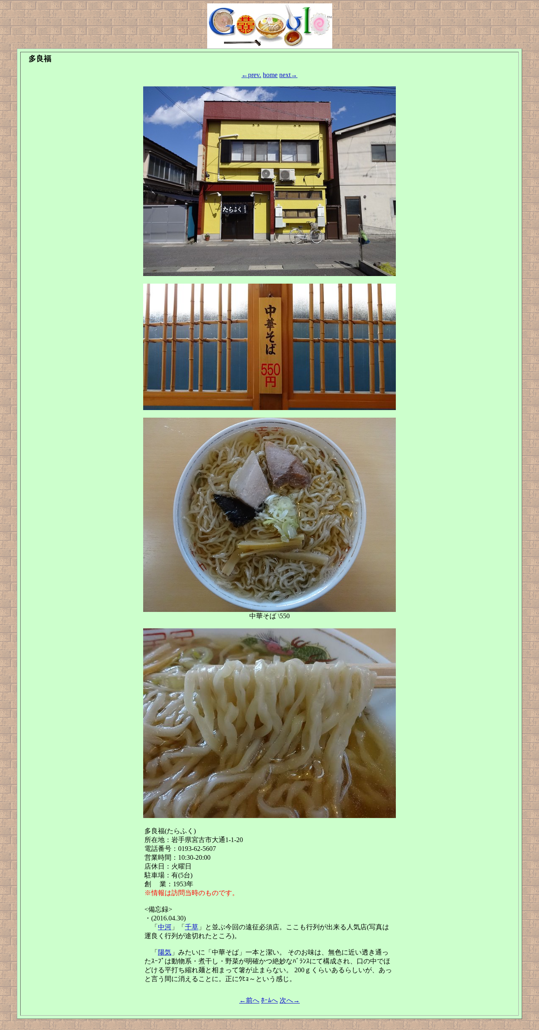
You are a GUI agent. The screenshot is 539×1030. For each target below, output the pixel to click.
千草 (191, 927)
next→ (288, 74)
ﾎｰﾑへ (269, 1000)
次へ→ (290, 1000)
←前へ (249, 1000)
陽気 (164, 952)
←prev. (251, 74)
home (270, 74)
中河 (164, 927)
